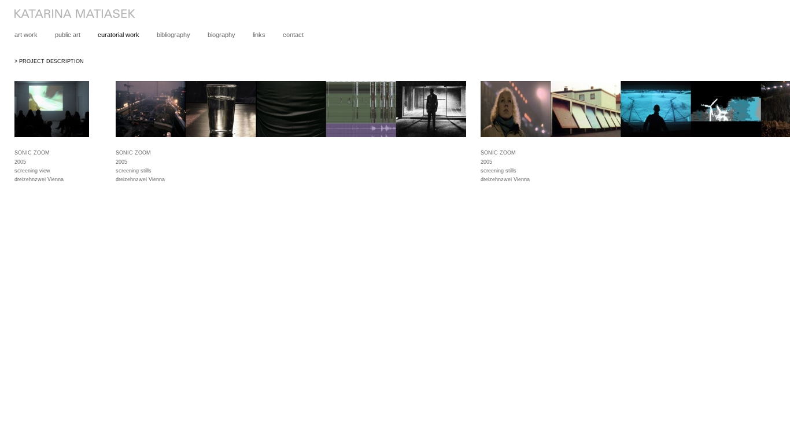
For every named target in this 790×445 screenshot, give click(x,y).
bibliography (173, 34)
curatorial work (118, 34)
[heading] (67, 15)
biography (221, 34)
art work (26, 34)
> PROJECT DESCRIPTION (49, 61)
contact (293, 34)
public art (67, 34)
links (259, 34)
